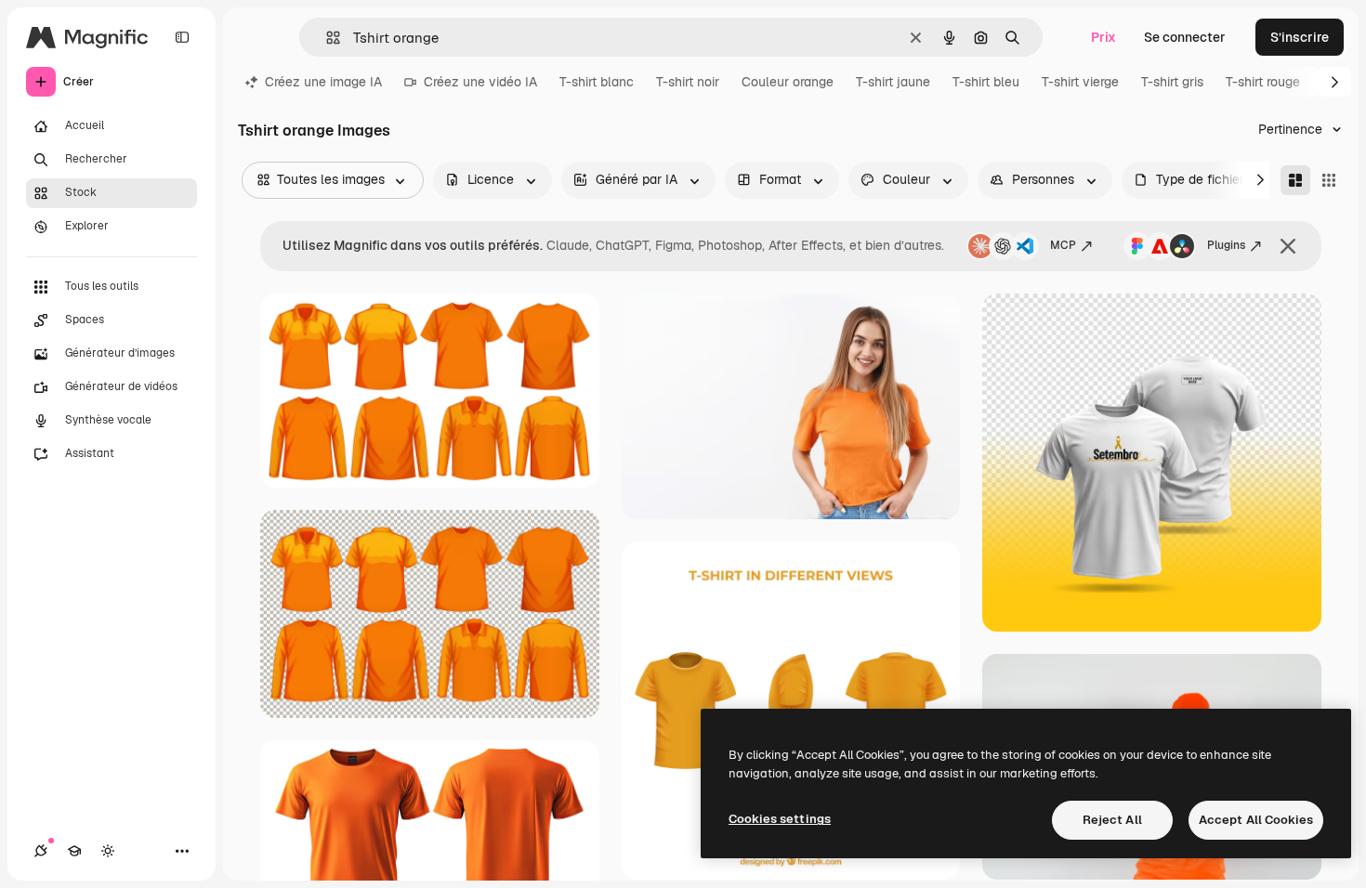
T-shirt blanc (596, 81)
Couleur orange (788, 81)
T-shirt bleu (985, 81)
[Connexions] (41, 851)
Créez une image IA (323, 81)
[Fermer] (1288, 246)
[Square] (1329, 180)
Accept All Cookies (1256, 820)
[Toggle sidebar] (182, 37)
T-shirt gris (1172, 81)
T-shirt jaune (893, 81)
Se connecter (1185, 37)
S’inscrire (1299, 37)
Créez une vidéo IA (480, 81)
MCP (1063, 245)
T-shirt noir (687, 81)
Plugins (1226, 245)
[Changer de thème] (108, 851)
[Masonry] (1295, 180)
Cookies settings (780, 819)
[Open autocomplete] (325, 38)
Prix (1103, 37)
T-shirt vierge (1080, 81)
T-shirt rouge (1263, 81)
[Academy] (74, 851)
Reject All (1112, 820)
